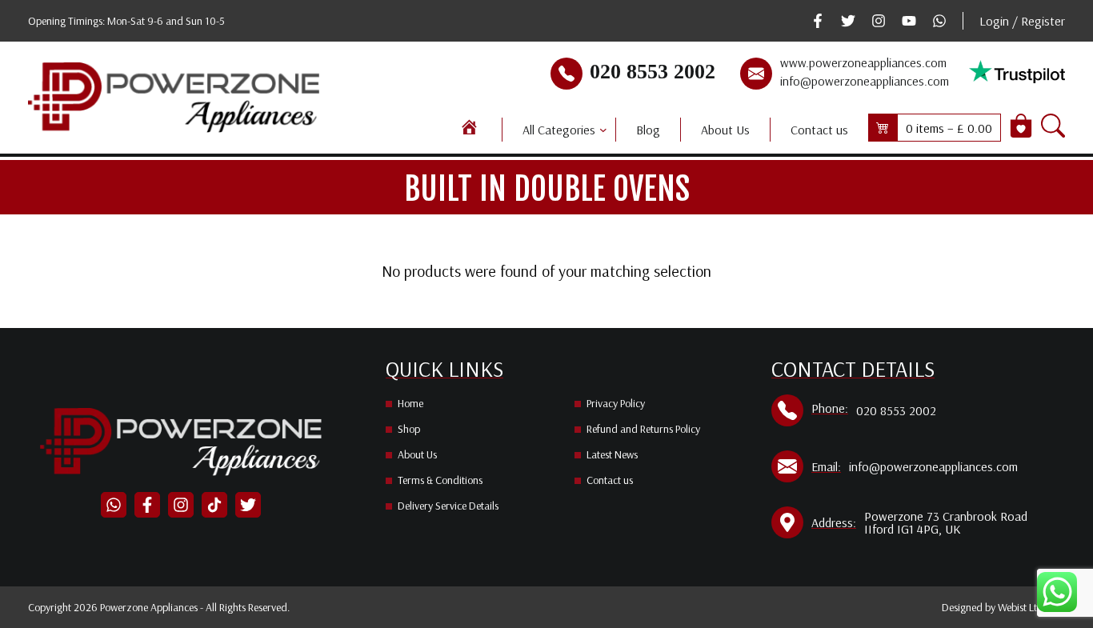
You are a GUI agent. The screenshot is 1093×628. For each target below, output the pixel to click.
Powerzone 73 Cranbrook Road (945, 516)
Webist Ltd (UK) (1031, 607)
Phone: (829, 408)
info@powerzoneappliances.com (864, 81)
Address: (833, 522)
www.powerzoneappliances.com (863, 62)
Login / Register (1022, 21)
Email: (826, 466)
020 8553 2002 (652, 71)
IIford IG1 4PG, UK (912, 529)
